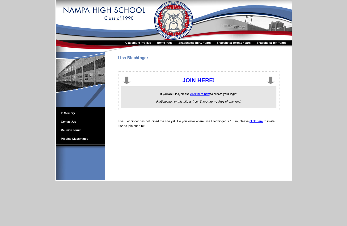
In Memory (68, 113)
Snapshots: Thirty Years (194, 42)
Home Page (165, 42)
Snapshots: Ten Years (271, 42)
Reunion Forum (71, 130)
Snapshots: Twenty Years (234, 42)
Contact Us (68, 121)
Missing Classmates (74, 138)
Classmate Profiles (138, 42)
